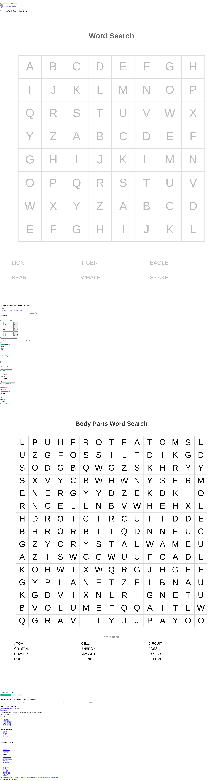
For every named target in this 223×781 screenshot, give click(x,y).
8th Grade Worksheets (29, 777)
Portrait (2, 387)
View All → (18, 708)
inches (4, 399)
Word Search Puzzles (7, 6)
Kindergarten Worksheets (7, 721)
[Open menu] (1, 5)
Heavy (10, 370)
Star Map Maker (6, 770)
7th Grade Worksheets (21, 777)
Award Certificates (6, 750)
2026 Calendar (5, 760)
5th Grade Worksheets (4, 777)
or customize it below (19, 310)
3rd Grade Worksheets (7, 724)
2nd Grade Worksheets (7, 723)
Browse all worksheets (4, 714)
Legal (10, 383)
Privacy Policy (49, 777)
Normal (7, 370)
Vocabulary (14, 708)
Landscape (6, 387)
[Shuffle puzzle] (6, 403)
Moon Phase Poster (6, 773)
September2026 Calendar (7, 759)
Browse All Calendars (7, 757)
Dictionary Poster (6, 774)
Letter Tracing (5, 734)
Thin (1, 370)
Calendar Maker (6, 762)
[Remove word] (17, 322)
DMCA (58, 777)
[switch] (7, 366)
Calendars (2, 3)
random (15, 337)
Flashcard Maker (6, 735)
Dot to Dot (5, 737)
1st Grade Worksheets (7, 722)
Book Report (5, 752)
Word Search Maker (6, 745)
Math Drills (5, 733)
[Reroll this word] (14, 322)
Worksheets (9, 3)
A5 (3, 383)
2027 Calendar (5, 761)
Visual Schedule (6, 751)
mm (1, 399)
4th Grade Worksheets (7, 725)
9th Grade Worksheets (37, 777)
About (42, 777)
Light (4, 370)
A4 (14, 310)
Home (1, 6)
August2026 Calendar (7, 758)
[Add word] (12, 338)
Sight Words (5, 731)
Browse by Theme (6, 726)
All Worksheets (5, 719)
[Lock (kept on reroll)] (16, 322)
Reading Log (5, 746)
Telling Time (5, 732)
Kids (8, 708)
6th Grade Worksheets (13, 777)
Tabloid (13, 383)
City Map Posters (6, 767)
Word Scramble (5, 736)
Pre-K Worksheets (6, 720)
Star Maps (5, 769)
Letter (7, 383)
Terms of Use (54, 777)
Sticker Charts (5, 739)
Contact (44, 777)
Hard (6, 708)
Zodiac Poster (5, 771)
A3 (5, 383)
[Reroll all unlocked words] (11, 320)
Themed (10, 708)
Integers (4, 738)
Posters (14, 3)
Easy (1, 708)
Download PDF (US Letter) (7, 310)
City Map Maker (6, 768)
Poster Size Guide (6, 775)
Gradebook (5, 749)
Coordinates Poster (6, 772)
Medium (3, 708)
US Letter (32, 313)
